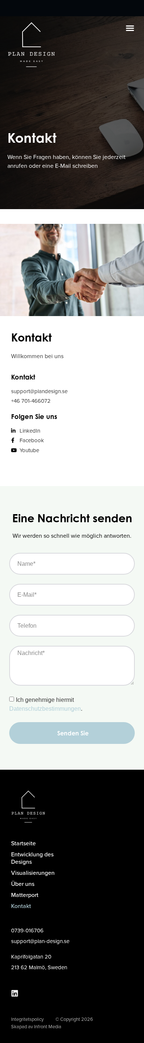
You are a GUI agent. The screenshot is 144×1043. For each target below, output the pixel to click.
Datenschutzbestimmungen (45, 709)
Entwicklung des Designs (32, 858)
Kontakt (21, 906)
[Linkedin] (14, 993)
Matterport (24, 895)
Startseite (23, 843)
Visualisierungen (33, 873)
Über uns (22, 884)
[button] (130, 28)
